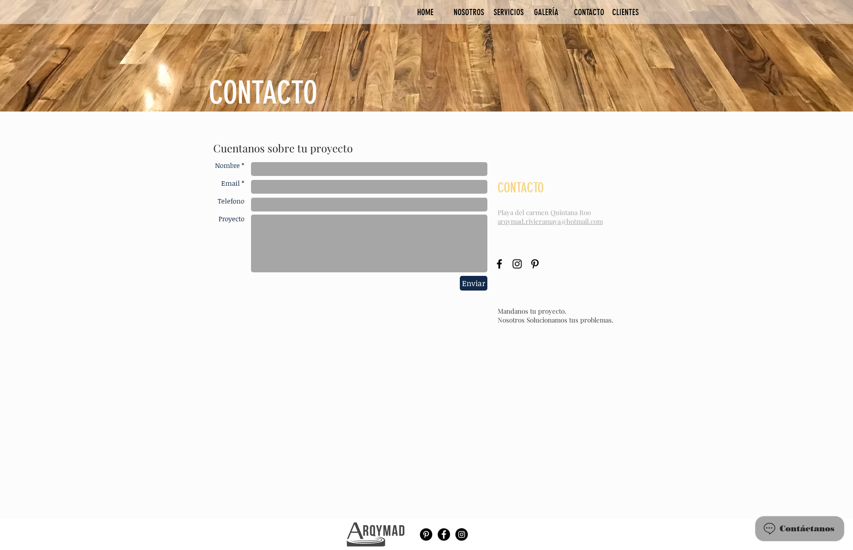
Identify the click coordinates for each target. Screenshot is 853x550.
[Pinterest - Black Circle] (426, 534)
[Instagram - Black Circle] (461, 534)
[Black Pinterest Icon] (535, 264)
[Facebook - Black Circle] (444, 534)
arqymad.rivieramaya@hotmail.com (550, 221)
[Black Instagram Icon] (517, 264)
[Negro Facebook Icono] (499, 264)
